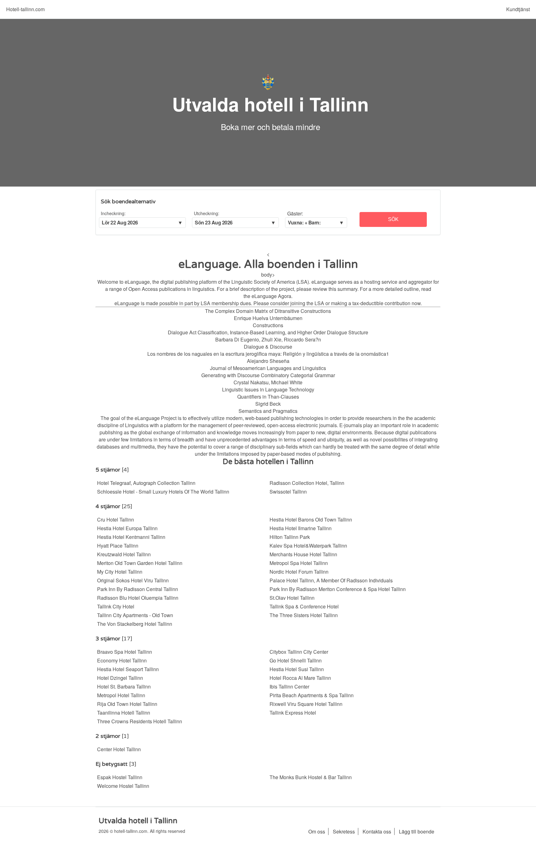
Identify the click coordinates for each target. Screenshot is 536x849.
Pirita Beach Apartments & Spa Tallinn (312, 695)
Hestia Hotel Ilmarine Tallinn (301, 528)
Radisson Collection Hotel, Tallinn (307, 482)
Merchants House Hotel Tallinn (303, 554)
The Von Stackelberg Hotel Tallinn (134, 623)
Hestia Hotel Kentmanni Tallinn (131, 536)
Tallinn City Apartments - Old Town (135, 615)
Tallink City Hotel (115, 606)
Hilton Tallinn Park (290, 536)
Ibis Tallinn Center (289, 686)
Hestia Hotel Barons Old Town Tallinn (311, 519)
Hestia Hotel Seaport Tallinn (128, 669)
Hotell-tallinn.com (25, 9)
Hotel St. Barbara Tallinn (124, 686)
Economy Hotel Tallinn (122, 660)
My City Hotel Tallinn (119, 571)
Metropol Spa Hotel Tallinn (299, 563)
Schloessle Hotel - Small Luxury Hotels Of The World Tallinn (163, 491)
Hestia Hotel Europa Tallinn (127, 528)
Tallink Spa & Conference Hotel (304, 606)
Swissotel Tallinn (288, 491)
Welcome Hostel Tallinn (123, 785)
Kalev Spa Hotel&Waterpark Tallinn (308, 545)
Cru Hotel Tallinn (115, 519)
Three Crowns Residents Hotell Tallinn (139, 721)
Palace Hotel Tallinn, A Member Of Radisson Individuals (331, 580)
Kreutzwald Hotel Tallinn (124, 554)
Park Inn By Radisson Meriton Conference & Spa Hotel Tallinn (338, 589)
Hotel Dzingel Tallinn (120, 677)
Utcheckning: (206, 213)
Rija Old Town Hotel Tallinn (127, 703)
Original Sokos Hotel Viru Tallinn (133, 580)
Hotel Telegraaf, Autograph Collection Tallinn (146, 482)
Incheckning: (113, 213)
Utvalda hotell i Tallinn (270, 103)
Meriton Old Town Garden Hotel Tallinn (139, 563)
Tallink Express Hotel (293, 712)
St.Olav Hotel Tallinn (292, 597)
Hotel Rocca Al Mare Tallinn (300, 677)
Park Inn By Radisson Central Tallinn (137, 589)
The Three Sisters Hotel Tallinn (304, 615)
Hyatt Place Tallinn (117, 545)
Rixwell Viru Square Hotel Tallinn (306, 703)
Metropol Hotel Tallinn (121, 695)
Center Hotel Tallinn (119, 749)
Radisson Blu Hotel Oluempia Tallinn (137, 597)
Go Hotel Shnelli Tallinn (296, 660)
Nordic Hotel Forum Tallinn (299, 571)
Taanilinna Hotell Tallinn (123, 712)
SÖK (393, 219)
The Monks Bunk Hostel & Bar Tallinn (311, 777)
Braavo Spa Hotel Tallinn (124, 651)
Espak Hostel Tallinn (119, 777)
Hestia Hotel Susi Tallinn (297, 669)
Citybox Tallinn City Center (299, 651)
